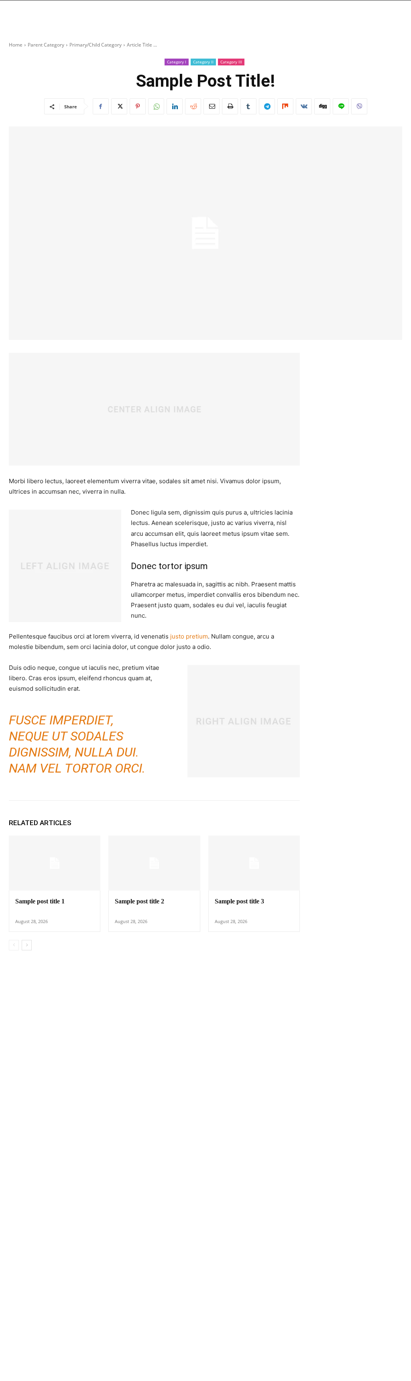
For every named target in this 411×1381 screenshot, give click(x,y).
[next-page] (27, 945)
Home (15, 44)
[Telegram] (267, 106)
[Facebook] (101, 106)
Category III (231, 62)
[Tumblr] (248, 106)
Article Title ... (142, 44)
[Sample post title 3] (254, 863)
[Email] (211, 106)
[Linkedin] (175, 106)
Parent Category (46, 44)
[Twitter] (119, 106)
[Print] (230, 106)
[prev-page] (14, 945)
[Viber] (359, 106)
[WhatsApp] (156, 106)
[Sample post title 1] (54, 863)
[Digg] (322, 106)
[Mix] (285, 106)
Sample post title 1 (40, 901)
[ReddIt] (193, 106)
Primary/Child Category (95, 44)
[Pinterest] (138, 106)
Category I (176, 62)
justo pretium (189, 636)
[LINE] (341, 106)
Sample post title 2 (139, 901)
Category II (203, 62)
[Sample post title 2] (154, 863)
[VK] (304, 106)
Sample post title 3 (239, 901)
